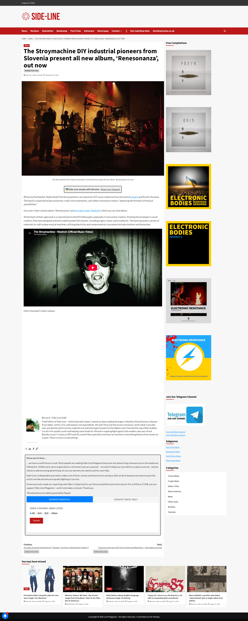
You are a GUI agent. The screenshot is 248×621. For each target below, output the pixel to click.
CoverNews (142, 616)
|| (126, 31)
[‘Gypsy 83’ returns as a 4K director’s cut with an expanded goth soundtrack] (165, 579)
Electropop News (173, 460)
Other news (173, 502)
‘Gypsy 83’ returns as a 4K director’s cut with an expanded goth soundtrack (165, 596)
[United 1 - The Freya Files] (188, 72)
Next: (130, 546)
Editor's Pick (173, 486)
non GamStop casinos (175, 432)
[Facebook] (33, 449)
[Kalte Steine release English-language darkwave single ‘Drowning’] (124, 579)
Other (54, 513)
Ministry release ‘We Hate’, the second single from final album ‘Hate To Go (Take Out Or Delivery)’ (82, 598)
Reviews (34, 31)
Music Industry (174, 491)
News (24, 31)
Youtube (172, 512)
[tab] (60, 499)
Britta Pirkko (71, 604)
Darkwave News (173, 452)
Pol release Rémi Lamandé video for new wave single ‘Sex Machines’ (41, 596)
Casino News (173, 476)
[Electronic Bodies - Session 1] (188, 243)
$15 (46, 513)
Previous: (56, 546)
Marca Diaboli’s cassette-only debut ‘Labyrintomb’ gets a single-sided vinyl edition (206, 598)
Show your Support (110, 189)
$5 (33, 513)
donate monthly (59, 499)
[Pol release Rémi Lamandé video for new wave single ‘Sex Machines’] (41, 579)
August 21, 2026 (49, 601)
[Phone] (37, 449)
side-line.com (31, 442)
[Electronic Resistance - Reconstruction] (188, 300)
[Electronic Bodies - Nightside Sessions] (188, 186)
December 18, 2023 (52, 75)
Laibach (134, 196)
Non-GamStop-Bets (140, 31)
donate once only (126, 499)
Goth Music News (173, 456)
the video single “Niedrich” (87, 210)
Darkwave (89, 31)
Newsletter (47, 31)
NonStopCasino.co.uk (164, 31)
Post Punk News (173, 447)
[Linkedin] (30, 449)
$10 (40, 513)
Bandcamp (62, 31)
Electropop (103, 31)
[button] (224, 31)
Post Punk (75, 31)
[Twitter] (26, 449)
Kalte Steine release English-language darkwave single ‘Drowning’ (122, 596)
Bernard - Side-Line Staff (34, 75)
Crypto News (173, 481)
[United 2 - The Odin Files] (188, 129)
